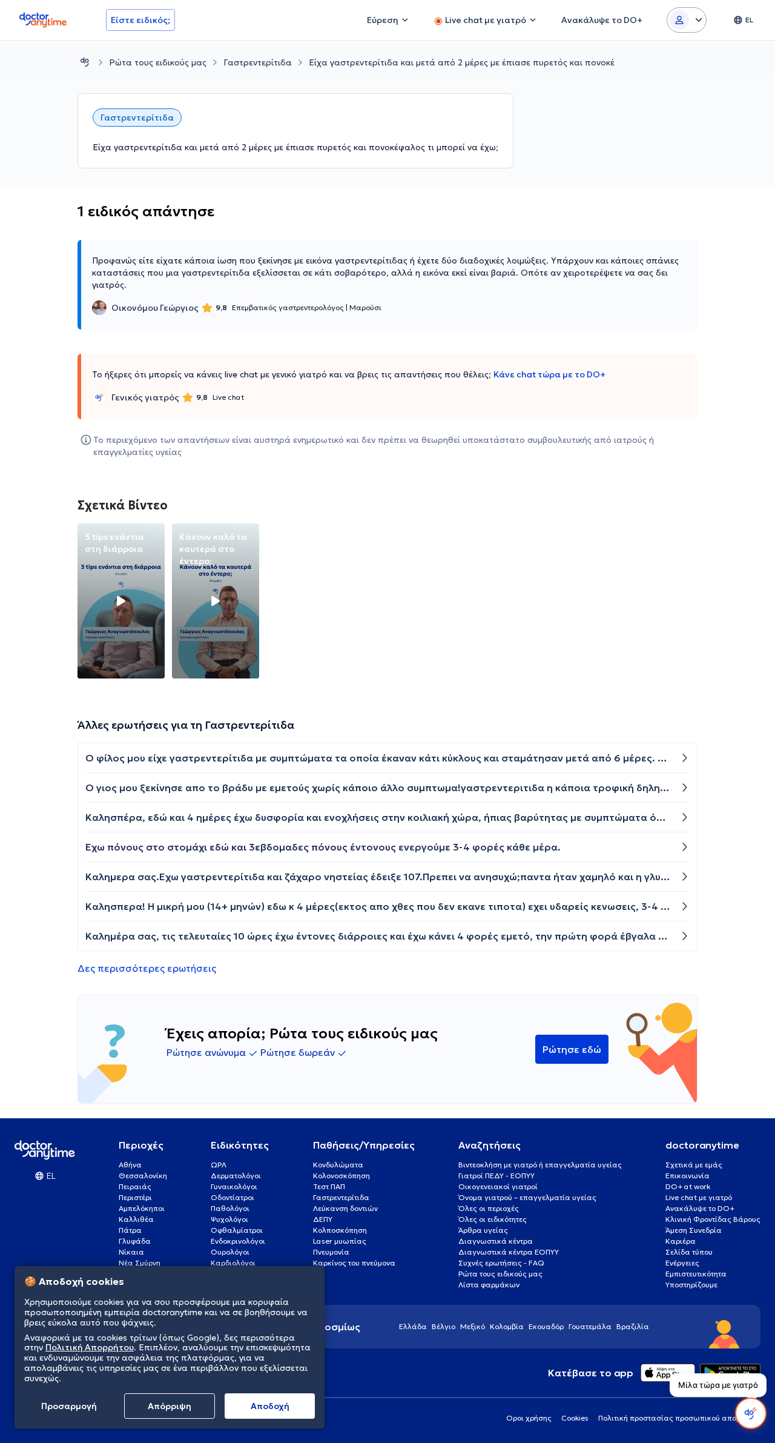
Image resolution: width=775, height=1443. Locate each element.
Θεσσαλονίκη (143, 1175)
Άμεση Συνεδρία (693, 1230)
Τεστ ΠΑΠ (329, 1186)
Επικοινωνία (687, 1175)
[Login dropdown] (687, 20)
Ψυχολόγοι (229, 1219)
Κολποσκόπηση (340, 1230)
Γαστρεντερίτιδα (257, 62)
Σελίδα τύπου (689, 1251)
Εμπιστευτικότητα (696, 1273)
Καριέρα (680, 1241)
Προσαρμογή (69, 1406)
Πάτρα (130, 1230)
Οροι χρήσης (529, 1417)
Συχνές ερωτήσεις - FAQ (501, 1262)
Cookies (575, 1417)
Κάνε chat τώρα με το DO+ (549, 374)
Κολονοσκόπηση (341, 1175)
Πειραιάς (135, 1186)
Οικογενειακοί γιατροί (498, 1186)
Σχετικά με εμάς (693, 1164)
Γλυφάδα (135, 1241)
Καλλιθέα (136, 1219)
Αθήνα (130, 1164)
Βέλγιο (443, 1326)
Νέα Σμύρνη (139, 1262)
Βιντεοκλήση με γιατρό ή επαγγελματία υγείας (540, 1164)
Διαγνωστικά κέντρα (495, 1241)
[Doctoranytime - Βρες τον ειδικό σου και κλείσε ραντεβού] (85, 62)
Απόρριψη (169, 1406)
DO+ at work (687, 1186)
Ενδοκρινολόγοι (238, 1241)
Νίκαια (131, 1251)
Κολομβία (507, 1326)
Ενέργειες (682, 1262)
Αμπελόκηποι (142, 1208)
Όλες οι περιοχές (488, 1208)
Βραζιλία (632, 1326)
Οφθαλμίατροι (237, 1230)
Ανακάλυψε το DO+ (699, 1208)
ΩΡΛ (218, 1164)
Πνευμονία (331, 1251)
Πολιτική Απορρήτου (89, 1347)
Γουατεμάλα (590, 1326)
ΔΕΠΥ (322, 1219)
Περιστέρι (135, 1197)
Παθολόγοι (230, 1208)
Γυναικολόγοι (234, 1186)
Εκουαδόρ (546, 1326)
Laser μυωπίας (339, 1241)
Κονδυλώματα (338, 1164)
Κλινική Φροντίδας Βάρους (712, 1219)
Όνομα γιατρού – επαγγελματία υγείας (527, 1197)
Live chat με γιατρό (698, 1197)
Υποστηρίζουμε (691, 1284)
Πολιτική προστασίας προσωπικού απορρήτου (679, 1417)
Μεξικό (472, 1326)
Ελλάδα (413, 1326)
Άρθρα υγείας (483, 1230)
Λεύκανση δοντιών (345, 1208)
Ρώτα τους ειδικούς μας (157, 62)
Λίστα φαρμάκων (488, 1284)
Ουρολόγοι (230, 1251)
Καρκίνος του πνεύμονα (354, 1262)
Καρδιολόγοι (233, 1262)
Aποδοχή (270, 1406)
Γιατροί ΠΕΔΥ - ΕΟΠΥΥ (496, 1175)
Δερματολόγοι (236, 1175)
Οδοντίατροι (232, 1197)
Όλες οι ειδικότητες (492, 1219)
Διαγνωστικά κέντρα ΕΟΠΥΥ (508, 1251)
